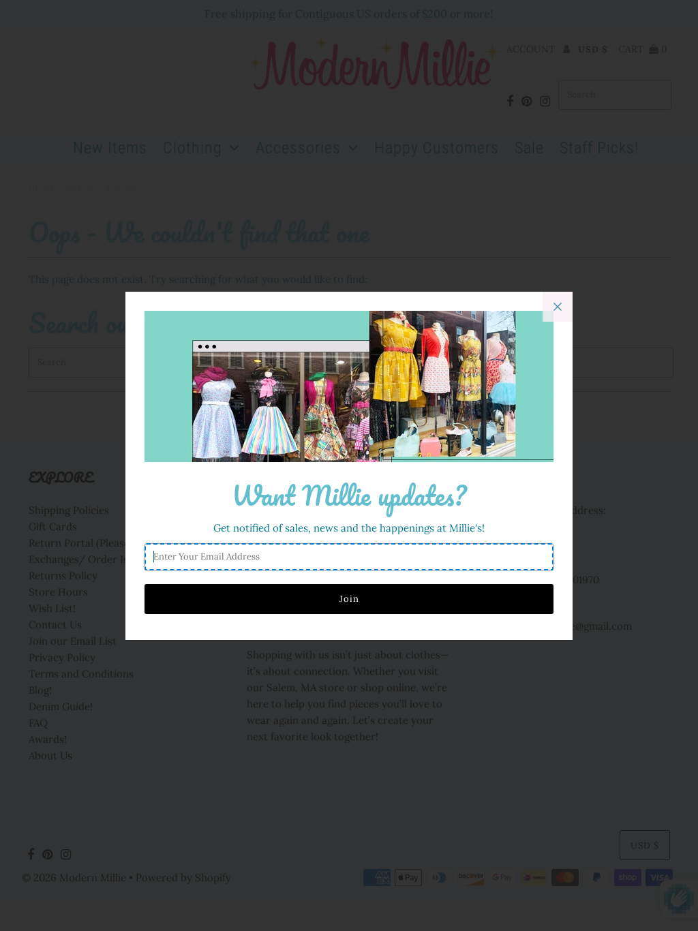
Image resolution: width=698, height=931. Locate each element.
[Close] (558, 307)
